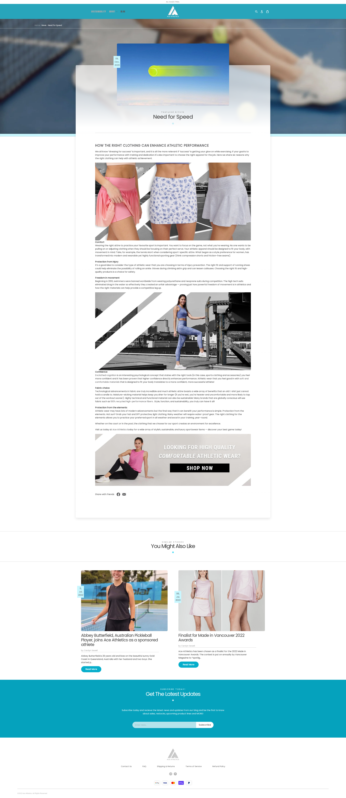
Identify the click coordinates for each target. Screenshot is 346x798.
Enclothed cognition (105, 375)
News (44, 25)
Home (37, 25)
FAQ (144, 766)
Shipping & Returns (166, 766)
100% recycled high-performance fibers (132, 401)
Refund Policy (218, 766)
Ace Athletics (119, 429)
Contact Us (126, 766)
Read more (91, 669)
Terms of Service (194, 766)
